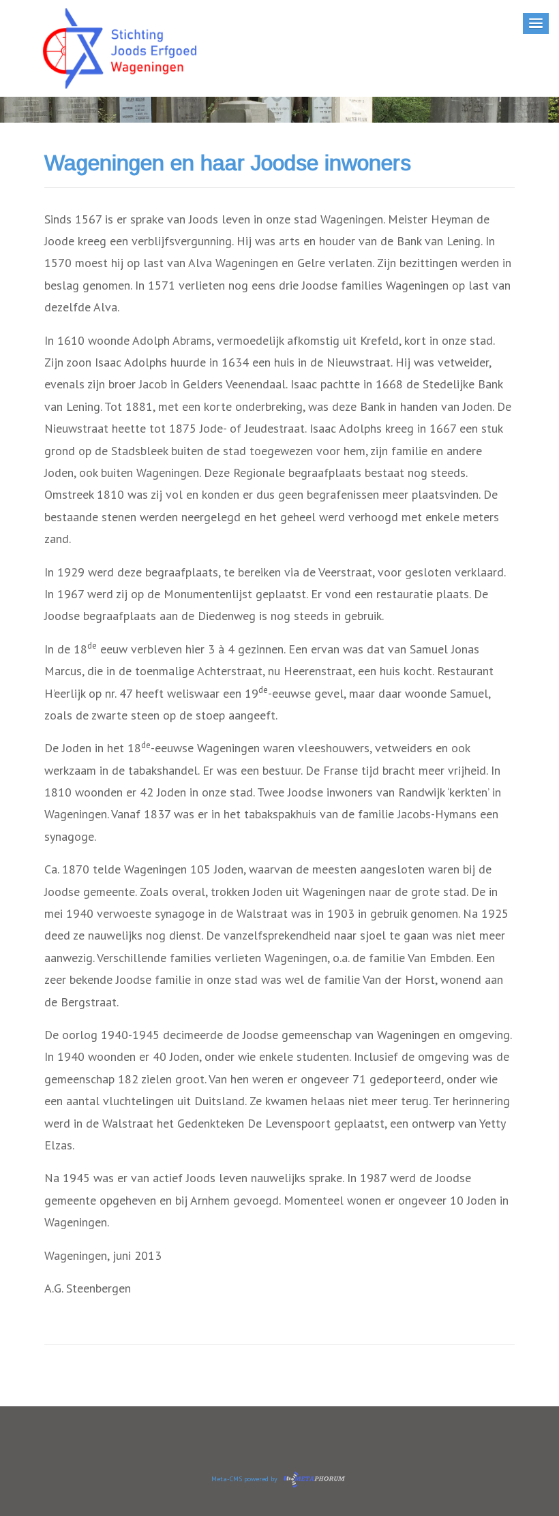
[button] (536, 23)
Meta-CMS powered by (245, 1478)
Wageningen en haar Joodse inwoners (227, 163)
